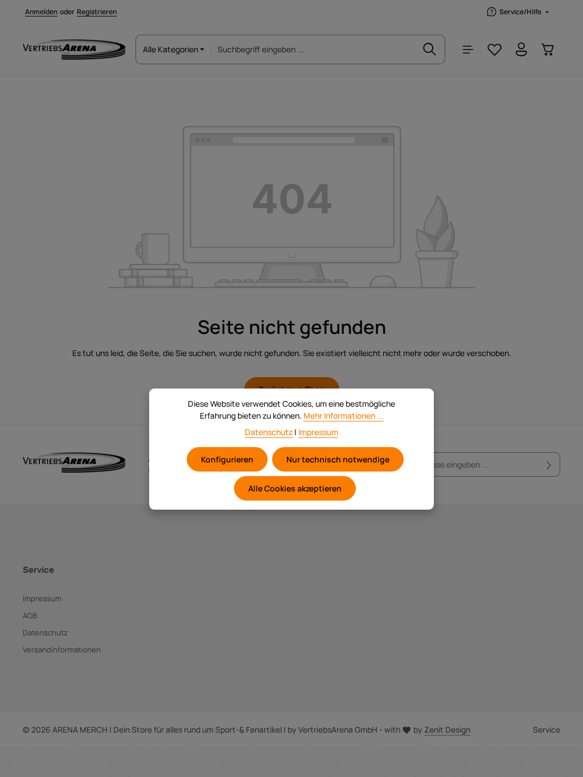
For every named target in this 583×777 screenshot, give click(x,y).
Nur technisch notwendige (337, 459)
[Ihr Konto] (521, 50)
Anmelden (41, 11)
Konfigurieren (227, 459)
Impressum (42, 598)
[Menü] (467, 50)
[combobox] (313, 49)
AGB (30, 615)
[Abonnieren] (549, 464)
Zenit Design (447, 729)
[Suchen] (429, 49)
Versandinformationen (62, 649)
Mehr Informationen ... (343, 415)
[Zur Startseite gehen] (74, 49)
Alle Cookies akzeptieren (295, 488)
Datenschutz (45, 632)
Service (546, 729)
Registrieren (97, 11)
